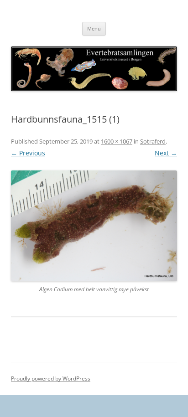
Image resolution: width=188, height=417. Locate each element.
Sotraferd (153, 141)
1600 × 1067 (116, 141)
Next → (166, 153)
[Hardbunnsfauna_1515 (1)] (94, 225)
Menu (94, 28)
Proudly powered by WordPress (50, 378)
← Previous (28, 153)
